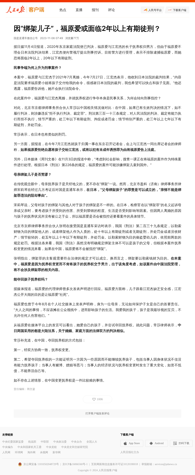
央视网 (44, 452)
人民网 (6, 452)
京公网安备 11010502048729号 (41, 464)
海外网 (31, 452)
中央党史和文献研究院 (74, 447)
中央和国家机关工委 (30, 447)
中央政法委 (60, 441)
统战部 (32, 441)
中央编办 (7, 447)
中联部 (45, 441)
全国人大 (91, 441)
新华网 (57, 452)
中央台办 (76, 441)
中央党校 (51, 447)
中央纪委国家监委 (13, 441)
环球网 (19, 452)
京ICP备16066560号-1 (75, 464)
